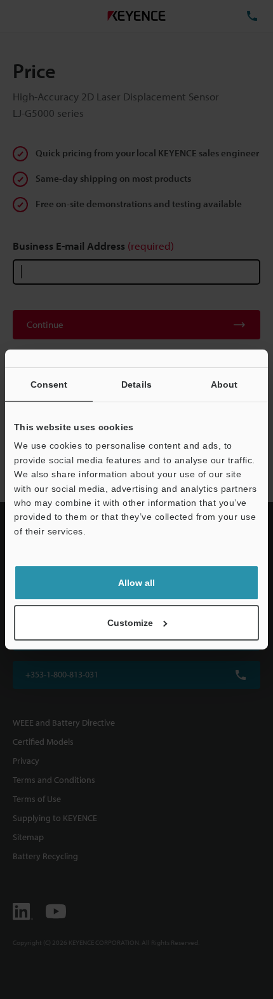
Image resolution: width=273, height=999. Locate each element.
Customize (130, 623)
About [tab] (224, 384)
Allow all (136, 583)
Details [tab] (136, 384)
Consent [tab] (49, 384)
